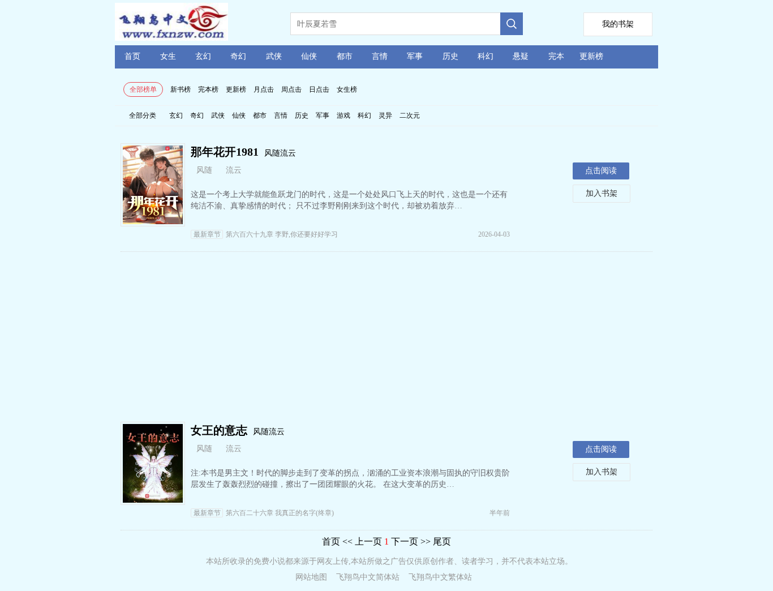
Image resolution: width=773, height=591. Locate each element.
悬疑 (521, 56)
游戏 (343, 115)
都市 (345, 56)
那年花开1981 (225, 151)
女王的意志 (219, 430)
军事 (415, 56)
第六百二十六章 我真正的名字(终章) (264, 513)
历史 (450, 56)
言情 (380, 56)
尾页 (442, 541)
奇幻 (238, 56)
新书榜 (180, 89)
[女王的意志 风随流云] (153, 499)
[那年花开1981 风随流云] (153, 221)
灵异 (385, 115)
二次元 (410, 115)
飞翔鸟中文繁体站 (440, 577)
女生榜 (347, 89)
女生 (168, 56)
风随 (204, 170)
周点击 (291, 89)
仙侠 (309, 56)
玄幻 (203, 56)
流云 (234, 170)
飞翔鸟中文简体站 (368, 577)
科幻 (485, 56)
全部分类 (142, 115)
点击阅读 (601, 170)
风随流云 (280, 153)
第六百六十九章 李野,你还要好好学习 (266, 234)
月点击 (264, 89)
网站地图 (311, 577)
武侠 (274, 56)
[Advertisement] (386, 337)
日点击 (319, 89)
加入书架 (601, 193)
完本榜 (208, 89)
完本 (556, 56)
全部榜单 (143, 89)
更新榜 (591, 56)
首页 (132, 56)
